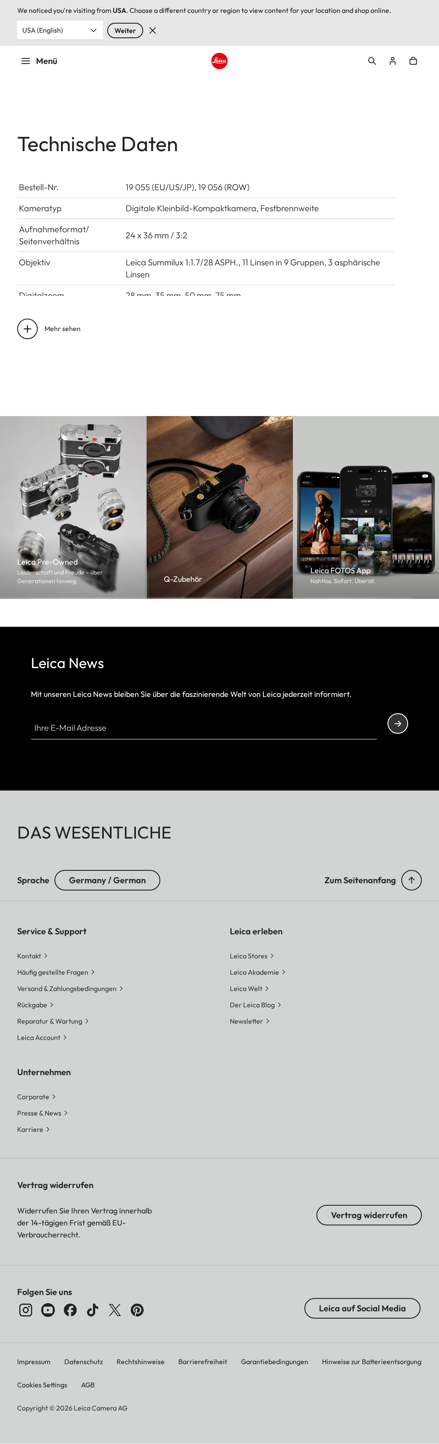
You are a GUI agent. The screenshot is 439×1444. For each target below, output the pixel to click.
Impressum (34, 1361)
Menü (46, 60)
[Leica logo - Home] (219, 61)
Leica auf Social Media (362, 1308)
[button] (411, 880)
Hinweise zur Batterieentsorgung (371, 1361)
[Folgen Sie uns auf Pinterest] (137, 1310)
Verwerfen (152, 30)
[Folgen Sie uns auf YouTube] (48, 1310)
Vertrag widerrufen (369, 1215)
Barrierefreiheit (202, 1361)
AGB (88, 1384)
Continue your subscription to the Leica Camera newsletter (398, 723)
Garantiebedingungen (274, 1361)
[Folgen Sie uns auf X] (114, 1310)
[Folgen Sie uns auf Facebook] (70, 1310)
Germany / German (107, 880)
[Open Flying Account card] (392, 61)
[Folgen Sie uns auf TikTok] (92, 1310)
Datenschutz (83, 1361)
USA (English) (42, 30)
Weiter (125, 30)
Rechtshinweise (141, 1361)
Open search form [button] (372, 61)
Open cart (413, 61)
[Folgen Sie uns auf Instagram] (25, 1310)
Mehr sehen (63, 328)
